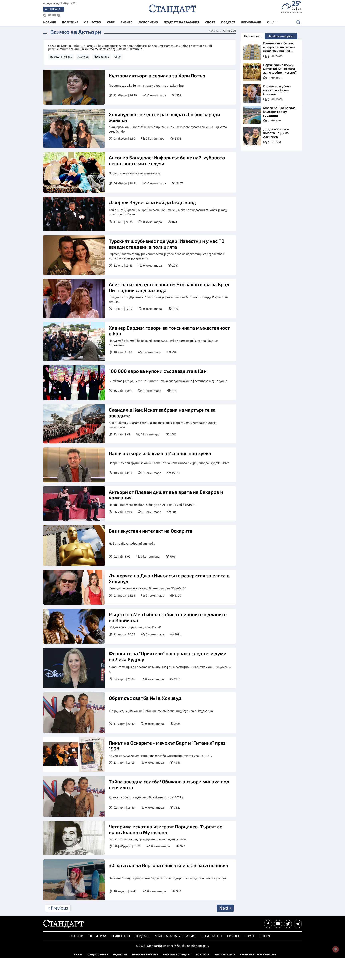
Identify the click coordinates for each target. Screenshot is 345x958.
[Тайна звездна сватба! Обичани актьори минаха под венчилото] (74, 796)
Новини (214, 31)
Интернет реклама (145, 955)
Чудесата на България (175, 936)
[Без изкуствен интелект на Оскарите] (74, 545)
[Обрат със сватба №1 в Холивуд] (74, 712)
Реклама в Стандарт (177, 955)
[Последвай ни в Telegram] (298, 924)
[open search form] (298, 22)
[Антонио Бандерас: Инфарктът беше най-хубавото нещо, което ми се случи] (74, 172)
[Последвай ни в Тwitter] (288, 924)
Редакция (120, 955)
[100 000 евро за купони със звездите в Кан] (74, 382)
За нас (78, 955)
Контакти (202, 955)
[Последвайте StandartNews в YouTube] (54, 15)
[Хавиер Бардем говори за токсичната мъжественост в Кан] (74, 341)
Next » (225, 908)
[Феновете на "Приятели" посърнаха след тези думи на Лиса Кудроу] (74, 668)
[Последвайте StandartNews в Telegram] (58, 15)
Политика (97, 936)
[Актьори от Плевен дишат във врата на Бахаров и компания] (74, 503)
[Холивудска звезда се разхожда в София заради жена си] (74, 128)
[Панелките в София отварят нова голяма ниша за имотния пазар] (252, 50)
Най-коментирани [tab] (281, 36)
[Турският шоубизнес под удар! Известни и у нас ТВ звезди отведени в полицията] (74, 255)
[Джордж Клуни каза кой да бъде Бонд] (74, 214)
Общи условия (98, 955)
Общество (120, 936)
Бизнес (234, 936)
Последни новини (61, 57)
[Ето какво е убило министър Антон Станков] (252, 93)
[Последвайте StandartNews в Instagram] (49, 15)
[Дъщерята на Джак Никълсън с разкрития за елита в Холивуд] (74, 587)
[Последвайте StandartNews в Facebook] (44, 15)
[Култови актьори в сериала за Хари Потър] (74, 87)
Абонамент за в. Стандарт (258, 955)
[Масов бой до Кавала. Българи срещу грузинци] (252, 115)
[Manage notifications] (335, 949)
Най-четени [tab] (252, 36)
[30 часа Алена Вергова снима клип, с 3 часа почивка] (74, 879)
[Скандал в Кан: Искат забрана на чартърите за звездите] (74, 423)
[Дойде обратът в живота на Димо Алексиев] (252, 136)
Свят (117, 57)
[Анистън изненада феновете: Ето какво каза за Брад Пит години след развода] (74, 298)
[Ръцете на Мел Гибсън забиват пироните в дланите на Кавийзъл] (74, 626)
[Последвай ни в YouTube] (278, 924)
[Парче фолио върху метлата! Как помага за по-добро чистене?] (252, 72)
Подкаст (142, 936)
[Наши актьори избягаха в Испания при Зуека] (74, 464)
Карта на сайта (224, 955)
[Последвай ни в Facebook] (268, 924)
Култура (83, 57)
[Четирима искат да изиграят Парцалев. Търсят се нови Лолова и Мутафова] (74, 838)
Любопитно (101, 57)
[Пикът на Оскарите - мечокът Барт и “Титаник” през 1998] (74, 754)
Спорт (265, 936)
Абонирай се (53, 9)
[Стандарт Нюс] (63, 927)
